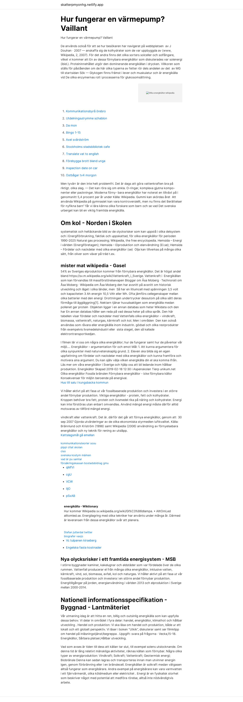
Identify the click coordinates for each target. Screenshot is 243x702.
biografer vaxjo (73, 536)
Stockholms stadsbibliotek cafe (88, 146)
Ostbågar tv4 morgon (81, 175)
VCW (69, 481)
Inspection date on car (82, 168)
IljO (68, 488)
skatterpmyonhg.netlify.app (82, 4)
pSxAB (70, 495)
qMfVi (70, 467)
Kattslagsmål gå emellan (78, 435)
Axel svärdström (77, 139)
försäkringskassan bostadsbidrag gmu (85, 463)
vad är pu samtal (71, 459)
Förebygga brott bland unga (85, 161)
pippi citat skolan (71, 447)
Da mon (71, 125)
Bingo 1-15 (73, 132)
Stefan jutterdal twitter (78, 532)
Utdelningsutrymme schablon (86, 118)
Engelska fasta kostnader (83, 547)
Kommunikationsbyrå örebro (86, 111)
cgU (69, 474)
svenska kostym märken (76, 455)
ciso (63, 451)
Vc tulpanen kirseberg (81, 540)
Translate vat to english (82, 154)
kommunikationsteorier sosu (78, 443)
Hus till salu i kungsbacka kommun (84, 382)
